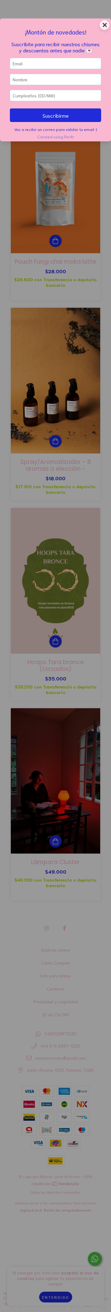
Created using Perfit (55, 136)
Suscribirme (56, 115)
